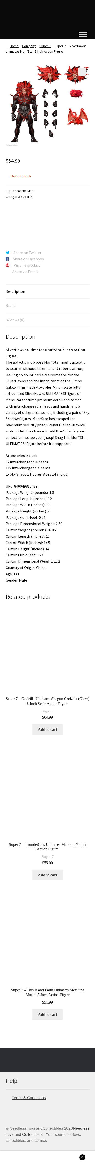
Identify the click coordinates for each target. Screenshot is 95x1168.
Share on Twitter (27, 252)
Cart (73, 1155)
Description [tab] (15, 291)
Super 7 (45, 46)
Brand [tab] (11, 305)
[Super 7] (24, 221)
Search (47, 1160)
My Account (16, 1160)
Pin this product (26, 265)
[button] (82, 72)
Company (29, 46)
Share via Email (25, 271)
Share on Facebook (28, 258)
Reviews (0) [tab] (15, 319)
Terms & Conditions (29, 1098)
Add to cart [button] (47, 730)
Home (14, 46)
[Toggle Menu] (83, 34)
